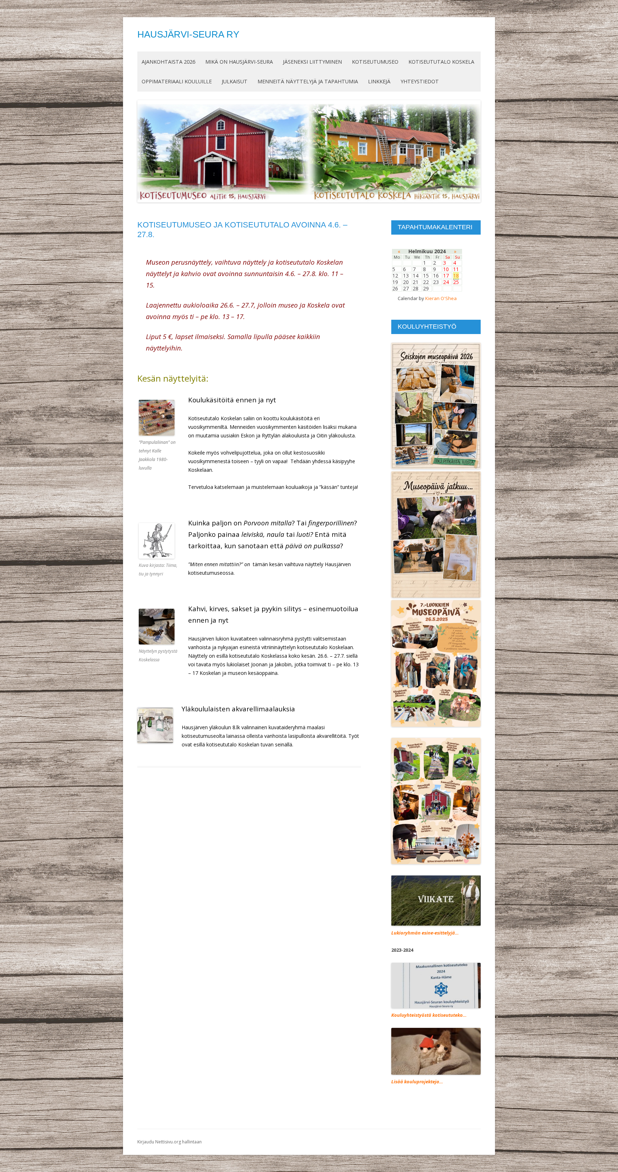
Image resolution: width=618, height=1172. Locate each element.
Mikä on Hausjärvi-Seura (239, 61)
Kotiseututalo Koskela (441, 61)
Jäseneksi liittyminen (312, 61)
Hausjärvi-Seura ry (188, 34)
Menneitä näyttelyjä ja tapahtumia (308, 81)
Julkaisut (234, 81)
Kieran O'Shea (441, 298)
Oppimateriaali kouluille (177, 81)
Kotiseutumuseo (375, 61)
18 (456, 275)
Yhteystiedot (420, 81)
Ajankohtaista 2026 (168, 61)
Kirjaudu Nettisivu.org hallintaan (169, 1142)
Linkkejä (379, 81)
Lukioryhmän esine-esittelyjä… (425, 933)
